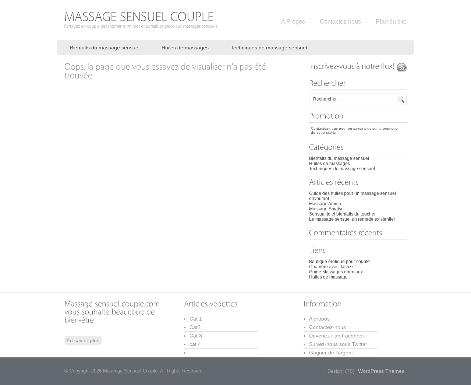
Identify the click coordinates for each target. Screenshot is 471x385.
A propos (319, 319)
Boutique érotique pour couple (339, 261)
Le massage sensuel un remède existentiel (352, 219)
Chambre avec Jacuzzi (332, 266)
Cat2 (195, 327)
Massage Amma (325, 203)
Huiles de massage (328, 277)
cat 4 (195, 344)
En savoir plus (83, 340)
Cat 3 (196, 336)
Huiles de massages (185, 47)
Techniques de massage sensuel (269, 47)
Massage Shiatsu (326, 208)
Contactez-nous (327, 327)
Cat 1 (196, 319)
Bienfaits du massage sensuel (104, 47)
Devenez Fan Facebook (337, 336)
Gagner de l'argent (331, 353)
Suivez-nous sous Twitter (338, 344)
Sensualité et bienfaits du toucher (342, 214)
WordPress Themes (381, 371)
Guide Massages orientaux (336, 271)
